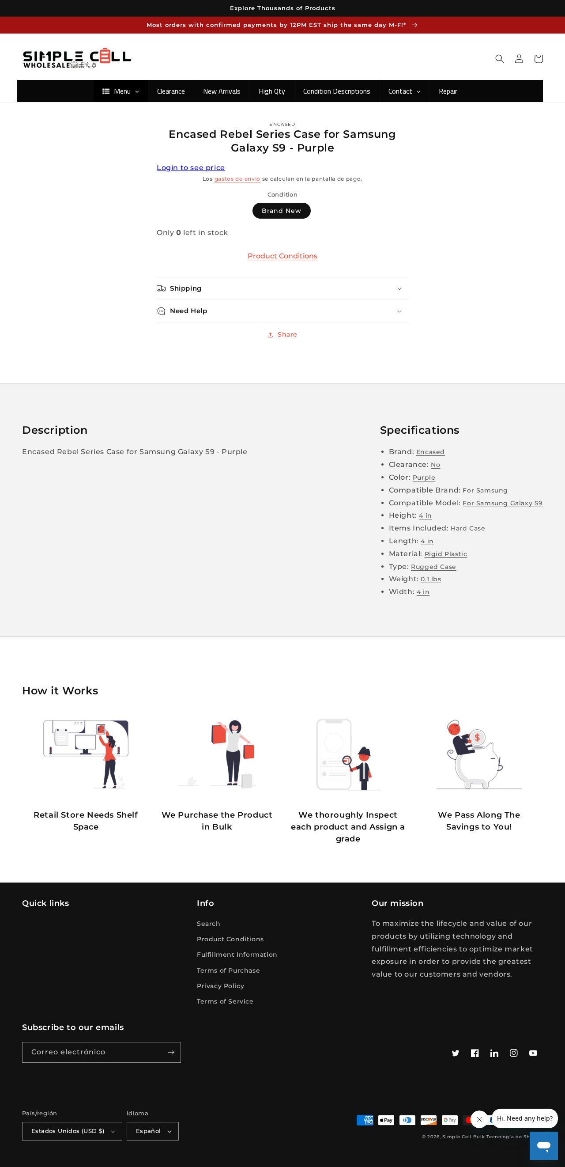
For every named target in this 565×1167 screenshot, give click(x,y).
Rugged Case (433, 567)
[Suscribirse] (171, 1052)
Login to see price (191, 167)
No (435, 465)
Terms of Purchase (228, 970)
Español (148, 1130)
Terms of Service (225, 1001)
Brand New (281, 211)
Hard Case (468, 528)
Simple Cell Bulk (463, 1136)
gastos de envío (238, 178)
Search (209, 924)
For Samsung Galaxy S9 (503, 503)
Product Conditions (282, 256)
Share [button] (288, 334)
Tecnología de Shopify (514, 1136)
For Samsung (485, 490)
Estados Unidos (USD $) (68, 1130)
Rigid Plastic (446, 554)
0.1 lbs (431, 579)
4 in (425, 515)
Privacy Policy (220, 986)
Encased (430, 452)
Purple (424, 477)
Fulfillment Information (237, 955)
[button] (499, 58)
